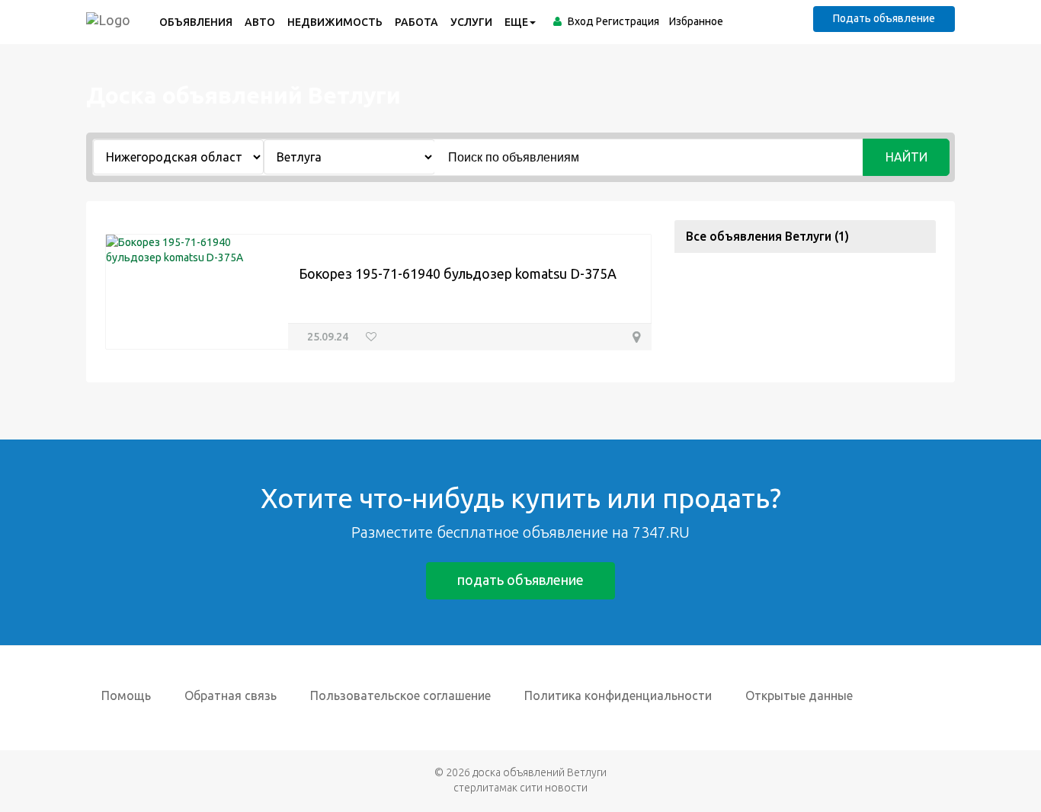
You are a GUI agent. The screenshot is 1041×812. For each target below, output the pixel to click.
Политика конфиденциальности (618, 695)
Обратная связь (230, 695)
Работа (416, 22)
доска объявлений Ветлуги (539, 772)
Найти (906, 157)
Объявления (195, 22)
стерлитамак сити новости (520, 788)
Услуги (471, 22)
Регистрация (627, 21)
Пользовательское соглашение (400, 695)
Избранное (696, 21)
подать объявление (520, 579)
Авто (260, 22)
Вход (581, 21)
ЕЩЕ (516, 22)
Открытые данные (799, 695)
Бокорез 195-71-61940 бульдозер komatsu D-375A (458, 273)
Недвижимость (335, 22)
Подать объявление (884, 18)
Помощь (126, 695)
